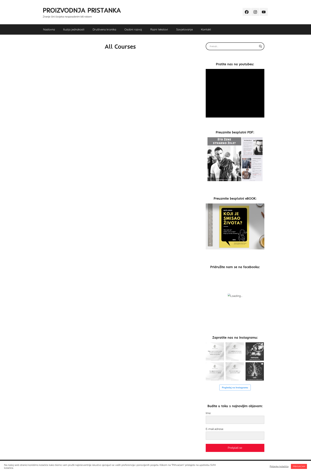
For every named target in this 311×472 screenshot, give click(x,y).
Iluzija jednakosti (73, 29)
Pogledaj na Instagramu (235, 387)
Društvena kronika (104, 29)
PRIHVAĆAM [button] (299, 466)
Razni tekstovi (159, 29)
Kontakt (206, 29)
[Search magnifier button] (260, 46)
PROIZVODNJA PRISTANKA (82, 10)
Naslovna (49, 29)
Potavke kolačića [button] (279, 466)
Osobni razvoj (133, 29)
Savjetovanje (184, 29)
